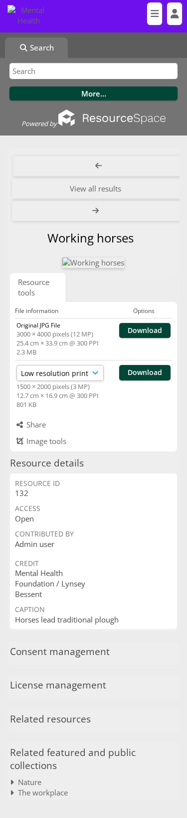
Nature (27, 782)
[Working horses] (93, 263)
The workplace (41, 793)
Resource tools (33, 287)
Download (145, 330)
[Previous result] (98, 166)
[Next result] (96, 211)
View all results (95, 189)
